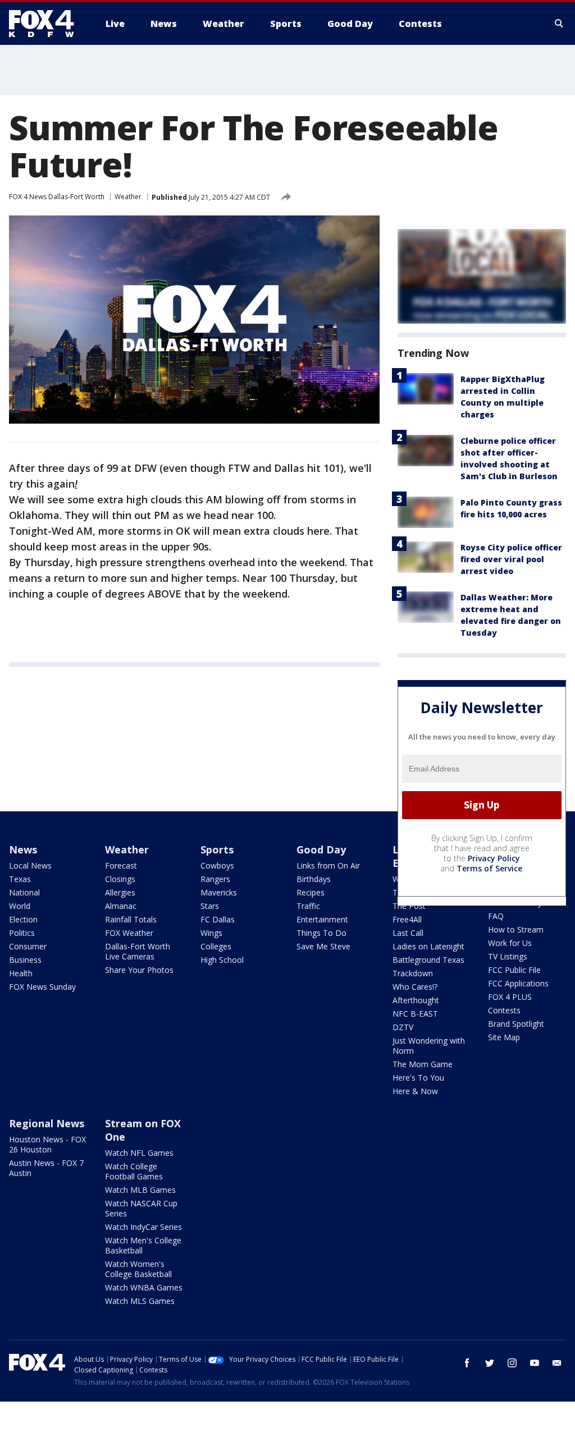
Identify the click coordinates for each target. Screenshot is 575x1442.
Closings (120, 879)
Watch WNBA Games (143, 1287)
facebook (467, 1363)
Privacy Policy (494, 858)
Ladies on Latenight (428, 946)
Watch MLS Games (140, 1301)
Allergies (120, 892)
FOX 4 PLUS (510, 996)
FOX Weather (129, 932)
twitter (490, 1363)
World (19, 906)
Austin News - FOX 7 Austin (46, 1168)
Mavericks (218, 892)
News (23, 849)
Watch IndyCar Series (143, 1226)
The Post (409, 906)
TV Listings (507, 956)
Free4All (407, 919)
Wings (211, 932)
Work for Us (510, 943)
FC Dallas (217, 919)
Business (25, 959)
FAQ (496, 916)
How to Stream (516, 929)
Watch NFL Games (139, 1152)
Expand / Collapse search (559, 23)
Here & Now (415, 1091)
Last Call (408, 932)
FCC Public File (514, 970)
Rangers (215, 879)
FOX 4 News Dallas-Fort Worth (56, 196)
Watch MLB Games (140, 1189)
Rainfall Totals (131, 919)
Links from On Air (328, 865)
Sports (217, 849)
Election (23, 919)
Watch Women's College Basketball (138, 1269)
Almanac (120, 906)
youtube (535, 1363)
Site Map (504, 1037)
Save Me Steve (323, 946)
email (557, 1363)
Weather (128, 196)
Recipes (310, 892)
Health (21, 973)
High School (222, 959)
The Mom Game (423, 1064)
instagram (512, 1363)
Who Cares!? (415, 986)
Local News (30, 865)
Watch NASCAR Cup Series (141, 1208)
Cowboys (217, 865)
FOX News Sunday (42, 986)
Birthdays (313, 879)
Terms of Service (489, 868)
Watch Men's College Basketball (143, 1245)
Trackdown (413, 973)
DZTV (403, 1027)
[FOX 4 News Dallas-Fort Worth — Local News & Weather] (46, 23)
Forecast (121, 865)
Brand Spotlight (516, 1023)
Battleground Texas (428, 959)
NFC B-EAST (415, 1013)
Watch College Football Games (134, 1171)
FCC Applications (518, 983)
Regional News (46, 1123)
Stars (209, 906)
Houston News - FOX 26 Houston (47, 1144)
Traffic (308, 906)
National (24, 892)
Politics (22, 932)
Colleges (215, 946)
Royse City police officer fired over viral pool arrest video (511, 559)
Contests (504, 1010)
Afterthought (416, 1000)
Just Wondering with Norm (429, 1045)
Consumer (28, 946)
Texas (20, 879)
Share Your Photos (139, 970)
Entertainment (322, 919)
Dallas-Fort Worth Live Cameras (137, 951)
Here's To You (418, 1077)
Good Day (321, 849)
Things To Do (321, 932)
